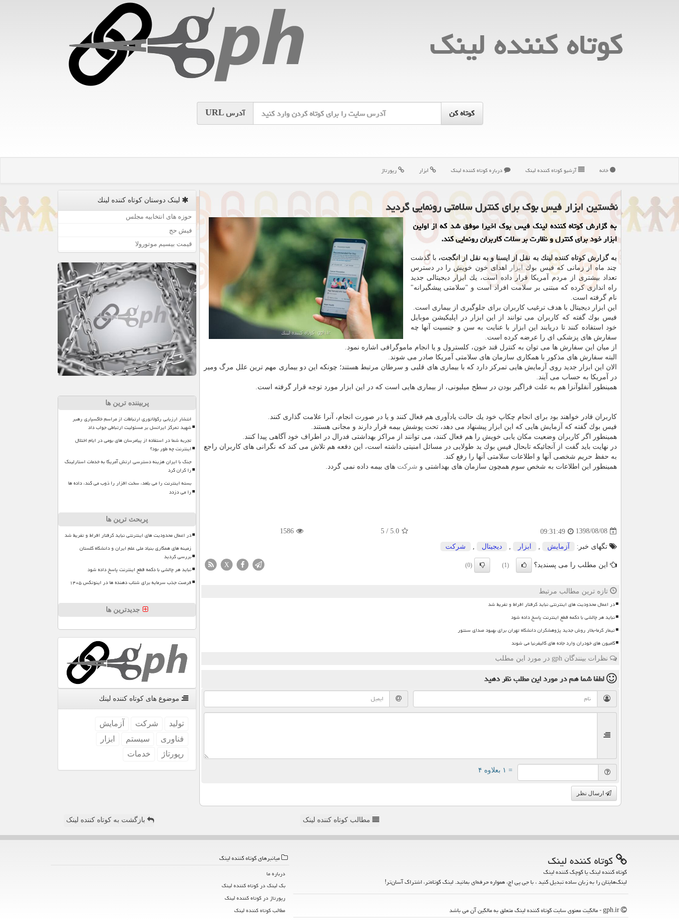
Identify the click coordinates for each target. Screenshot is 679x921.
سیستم (138, 739)
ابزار (424, 170)
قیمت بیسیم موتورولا (163, 244)
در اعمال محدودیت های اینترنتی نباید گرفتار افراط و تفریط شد (551, 604)
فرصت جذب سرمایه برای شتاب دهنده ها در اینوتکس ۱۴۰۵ (130, 582)
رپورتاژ (389, 170)
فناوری (172, 739)
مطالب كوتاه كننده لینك (259, 910)
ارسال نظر (591, 793)
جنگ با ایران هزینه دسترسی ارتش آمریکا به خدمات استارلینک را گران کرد (128, 466)
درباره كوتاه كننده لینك (477, 170)
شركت (407, 466)
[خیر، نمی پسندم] (482, 565)
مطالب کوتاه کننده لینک (337, 820)
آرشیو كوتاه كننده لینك (551, 170)
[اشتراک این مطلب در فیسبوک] (243, 564)
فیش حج (180, 230)
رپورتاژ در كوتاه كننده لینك (255, 898)
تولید (176, 723)
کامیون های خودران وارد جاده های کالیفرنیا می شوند (563, 643)
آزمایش (558, 546)
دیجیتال (492, 546)
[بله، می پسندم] (524, 565)
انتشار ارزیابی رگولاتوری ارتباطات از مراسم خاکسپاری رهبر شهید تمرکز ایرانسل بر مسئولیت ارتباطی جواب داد (132, 423)
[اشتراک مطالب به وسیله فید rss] (211, 564)
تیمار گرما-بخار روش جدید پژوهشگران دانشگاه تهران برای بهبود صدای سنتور (536, 630)
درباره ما (275, 873)
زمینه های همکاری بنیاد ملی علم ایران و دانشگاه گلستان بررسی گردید (135, 552)
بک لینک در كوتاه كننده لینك (253, 885)
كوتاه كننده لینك (526, 44)
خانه (604, 170)
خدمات (139, 754)
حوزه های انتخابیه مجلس (159, 216)
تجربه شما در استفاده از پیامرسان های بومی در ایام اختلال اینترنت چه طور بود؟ (133, 444)
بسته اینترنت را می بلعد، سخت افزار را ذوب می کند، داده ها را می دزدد (129, 487)
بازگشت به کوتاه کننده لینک (106, 820)
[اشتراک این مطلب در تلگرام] (258, 564)
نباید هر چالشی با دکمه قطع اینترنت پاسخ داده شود (563, 617)
